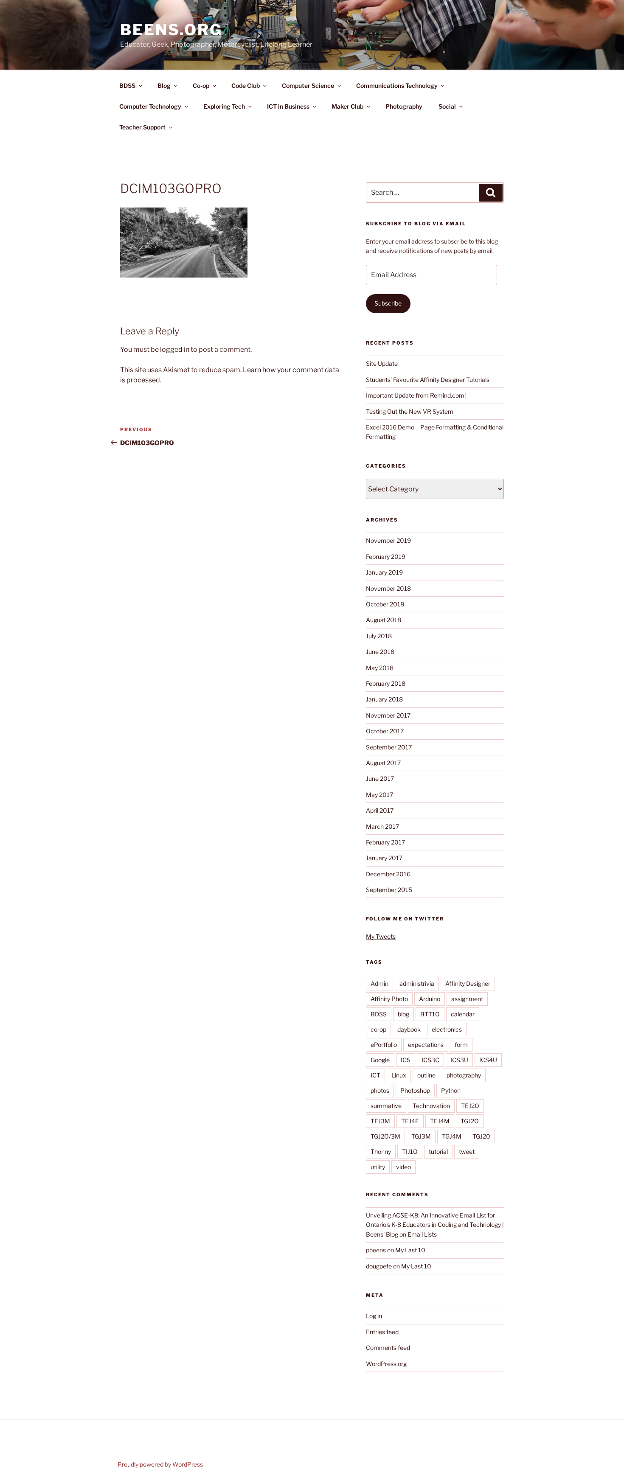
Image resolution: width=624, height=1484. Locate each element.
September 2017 (389, 747)
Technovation (431, 1105)
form (461, 1044)
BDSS (127, 85)
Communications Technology (397, 85)
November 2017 (388, 715)
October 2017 (385, 731)
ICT (375, 1075)
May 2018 (380, 667)
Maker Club (347, 106)
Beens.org (171, 29)
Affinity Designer (467, 983)
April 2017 (380, 810)
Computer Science (308, 85)
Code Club (245, 85)
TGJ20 (481, 1136)
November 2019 (388, 540)
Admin (379, 983)
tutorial (438, 1151)
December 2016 (388, 874)
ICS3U (459, 1059)
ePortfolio (384, 1044)
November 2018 (388, 588)
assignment (467, 998)
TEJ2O (470, 1105)
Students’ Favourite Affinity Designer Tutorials (427, 379)
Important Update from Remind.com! (416, 395)
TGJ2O (470, 1121)
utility (378, 1166)
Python (451, 1090)
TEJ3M (380, 1121)
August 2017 (383, 762)
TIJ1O (410, 1151)
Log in (374, 1315)
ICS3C (430, 1059)
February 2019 (385, 556)
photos (380, 1090)
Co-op (201, 85)
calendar (463, 1014)
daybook (409, 1029)
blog (403, 1014)
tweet (467, 1151)
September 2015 (389, 889)
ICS (405, 1059)
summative (386, 1105)
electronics (447, 1029)
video (403, 1166)
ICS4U (488, 1059)
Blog (164, 85)
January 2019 (384, 572)
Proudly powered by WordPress (160, 1464)
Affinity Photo (389, 998)
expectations (426, 1044)
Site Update (382, 363)
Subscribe (388, 303)
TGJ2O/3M (385, 1136)
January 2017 (384, 857)
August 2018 (383, 619)
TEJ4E (410, 1121)
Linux (398, 1075)
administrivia (416, 983)
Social (447, 106)
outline (426, 1075)
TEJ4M (440, 1121)
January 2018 (384, 699)
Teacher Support (142, 127)
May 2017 (379, 794)
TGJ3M (421, 1136)
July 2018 (379, 636)
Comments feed (388, 1347)
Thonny (381, 1151)
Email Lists (422, 1234)
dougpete (379, 1266)
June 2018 (380, 651)
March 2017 (382, 826)
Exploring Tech (224, 106)
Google (380, 1059)
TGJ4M (451, 1136)
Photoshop (415, 1090)
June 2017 (380, 778)
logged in (174, 349)
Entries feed (382, 1331)
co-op (378, 1029)
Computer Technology (150, 106)
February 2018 (385, 683)
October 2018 (385, 604)
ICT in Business (288, 106)
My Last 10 (410, 1250)
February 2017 (385, 842)
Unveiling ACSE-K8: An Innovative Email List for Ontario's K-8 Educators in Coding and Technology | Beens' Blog (435, 1225)
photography (464, 1075)
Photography (403, 106)
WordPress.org (386, 1363)
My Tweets (381, 936)
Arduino (429, 998)
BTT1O (430, 1014)
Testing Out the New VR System (409, 411)
